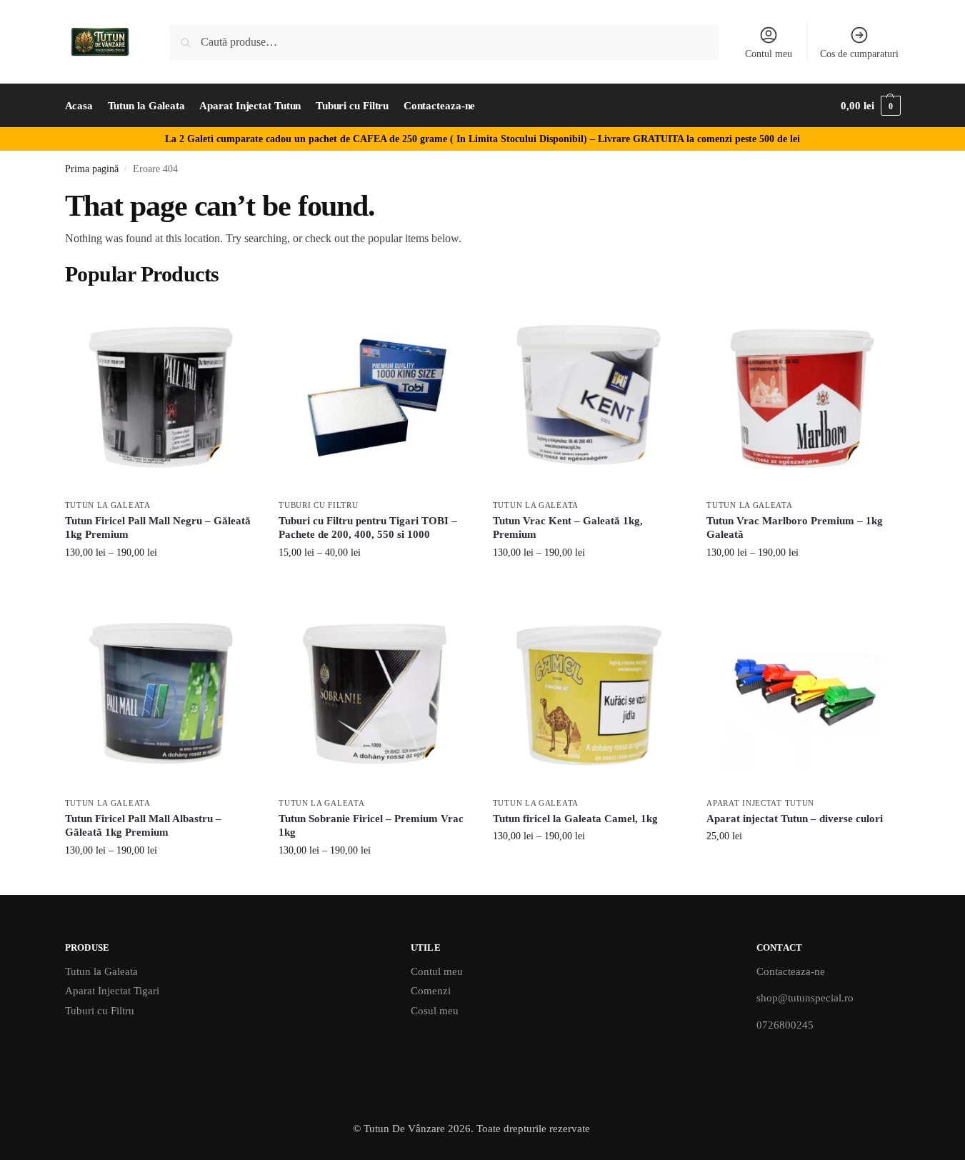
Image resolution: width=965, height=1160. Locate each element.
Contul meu (768, 54)
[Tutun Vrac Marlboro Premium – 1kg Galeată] (802, 395)
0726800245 (785, 1025)
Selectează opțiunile (161, 582)
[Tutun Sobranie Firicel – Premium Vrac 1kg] (375, 693)
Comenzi (431, 990)
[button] (870, 105)
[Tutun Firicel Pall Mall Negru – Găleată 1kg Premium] (161, 395)
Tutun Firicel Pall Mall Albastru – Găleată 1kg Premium (143, 826)
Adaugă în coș (803, 866)
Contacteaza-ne (790, 971)
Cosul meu (435, 1010)
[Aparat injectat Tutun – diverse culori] (802, 693)
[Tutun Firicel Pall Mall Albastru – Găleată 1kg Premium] (161, 693)
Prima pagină (92, 169)
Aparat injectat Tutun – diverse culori (794, 818)
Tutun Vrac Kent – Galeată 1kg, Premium (568, 528)
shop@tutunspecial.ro (805, 998)
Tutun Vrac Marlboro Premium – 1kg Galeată (794, 528)
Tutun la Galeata (108, 505)
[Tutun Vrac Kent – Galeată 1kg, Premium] (589, 395)
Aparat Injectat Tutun (760, 803)
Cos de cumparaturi (859, 54)
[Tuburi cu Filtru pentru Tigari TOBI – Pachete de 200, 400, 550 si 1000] (375, 395)
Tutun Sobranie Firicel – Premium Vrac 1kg (371, 826)
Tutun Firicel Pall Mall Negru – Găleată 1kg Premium (158, 528)
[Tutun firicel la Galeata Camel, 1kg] (589, 693)
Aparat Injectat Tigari (112, 990)
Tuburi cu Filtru (318, 505)
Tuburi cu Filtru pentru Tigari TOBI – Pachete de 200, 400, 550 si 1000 (368, 528)
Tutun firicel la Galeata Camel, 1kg (575, 818)
